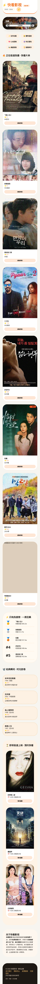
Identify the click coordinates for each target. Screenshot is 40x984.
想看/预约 (20, 123)
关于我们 (9, 971)
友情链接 (25, 971)
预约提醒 (20, 801)
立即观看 (20, 25)
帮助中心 (17, 971)
